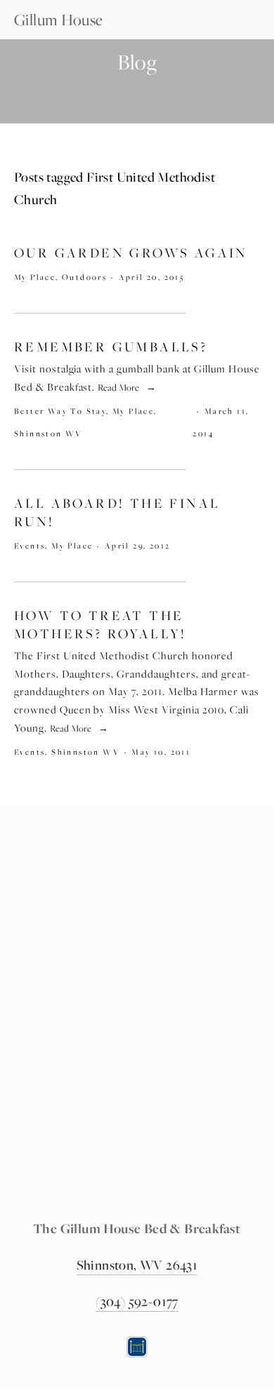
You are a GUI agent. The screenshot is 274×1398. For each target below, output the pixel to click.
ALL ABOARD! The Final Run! (117, 512)
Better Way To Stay (60, 410)
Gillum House (58, 19)
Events (29, 545)
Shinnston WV (48, 433)
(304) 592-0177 (137, 1301)
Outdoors (84, 276)
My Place (35, 276)
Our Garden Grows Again (131, 253)
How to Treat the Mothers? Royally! (100, 625)
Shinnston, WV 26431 (137, 1265)
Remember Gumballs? (110, 347)
